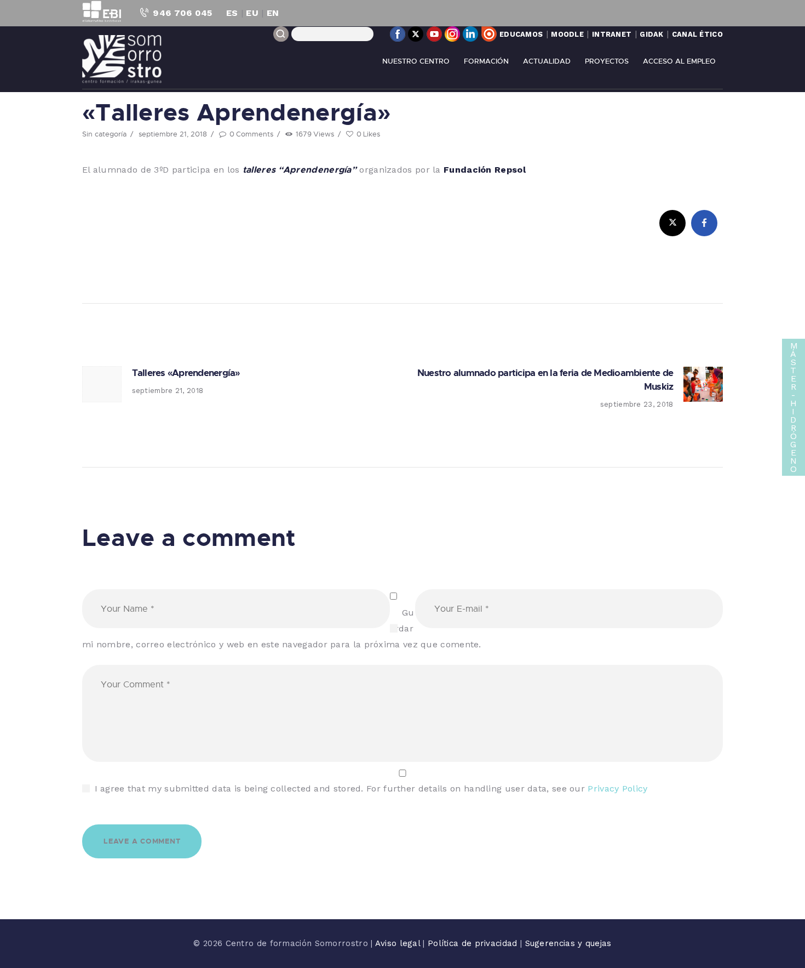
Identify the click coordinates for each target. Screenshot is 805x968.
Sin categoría (104, 133)
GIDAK (652, 34)
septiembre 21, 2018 (173, 133)
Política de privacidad (474, 943)
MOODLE (567, 34)
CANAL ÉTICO (697, 34)
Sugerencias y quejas (568, 943)
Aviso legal (399, 943)
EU (252, 13)
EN (273, 13)
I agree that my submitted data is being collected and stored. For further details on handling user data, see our (371, 788)
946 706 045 (182, 13)
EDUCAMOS (521, 34)
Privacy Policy (617, 788)
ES (232, 13)
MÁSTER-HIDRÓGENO (794, 407)
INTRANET (611, 34)
